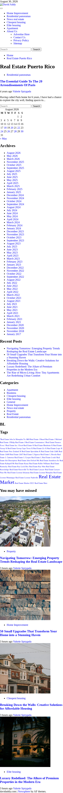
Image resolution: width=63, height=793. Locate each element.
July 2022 (12, 282)
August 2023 (13, 243)
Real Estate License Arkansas (18, 473)
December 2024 (15, 195)
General (11, 402)
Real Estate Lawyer (37, 470)
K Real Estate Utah (46, 451)
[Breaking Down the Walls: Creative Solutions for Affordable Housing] (25, 692)
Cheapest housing (16, 22)
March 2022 (13, 294)
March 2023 (13, 258)
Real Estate (13, 414)
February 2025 (14, 189)
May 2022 (12, 288)
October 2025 (14, 165)
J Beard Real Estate (46, 439)
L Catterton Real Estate (14, 457)
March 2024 (13, 222)
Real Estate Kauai (22, 463)
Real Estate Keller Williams (39, 463)
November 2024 (15, 198)
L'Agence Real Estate (41, 454)
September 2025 (15, 168)
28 (15, 131)
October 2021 (14, 297)
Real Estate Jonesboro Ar (49, 460)
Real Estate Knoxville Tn (19, 470)
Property (11, 411)
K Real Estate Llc (38, 448)
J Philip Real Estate (16, 442)
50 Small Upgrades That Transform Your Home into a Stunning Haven (28, 633)
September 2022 (15, 276)
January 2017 (14, 334)
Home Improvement (17, 13)
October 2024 (14, 201)
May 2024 (12, 216)
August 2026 (13, 152)
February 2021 (14, 319)
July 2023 (12, 246)
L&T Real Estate (25, 454)
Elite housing (14, 25)
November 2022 (15, 270)
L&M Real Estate (11, 454)
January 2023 (14, 264)
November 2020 (15, 328)
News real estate (15, 19)
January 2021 (14, 322)
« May (3, 138)
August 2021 (13, 300)
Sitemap (17, 43)
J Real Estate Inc (11, 445)
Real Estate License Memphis (41, 473)
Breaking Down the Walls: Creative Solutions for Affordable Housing (31, 706)
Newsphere (24, 791)
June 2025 (12, 177)
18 (5, 127)
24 (2, 131)
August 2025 (13, 171)
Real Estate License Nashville (26, 478)
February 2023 (14, 261)
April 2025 (12, 183)
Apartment (12, 28)
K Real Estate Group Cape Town (18, 448)
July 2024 (12, 210)
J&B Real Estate (32, 439)
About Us (12, 31)
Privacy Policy (21, 40)
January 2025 (14, 192)
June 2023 (12, 249)
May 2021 (12, 310)
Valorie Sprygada (22, 91)
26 (8, 131)
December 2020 (15, 325)
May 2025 (12, 180)
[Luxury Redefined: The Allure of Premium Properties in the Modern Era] (25, 766)
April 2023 (12, 255)
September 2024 (15, 204)
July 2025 (12, 174)
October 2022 (14, 273)
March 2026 (13, 158)
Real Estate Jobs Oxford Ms (28, 460)
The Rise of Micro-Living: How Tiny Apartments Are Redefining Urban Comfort (33, 374)
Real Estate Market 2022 (24, 483)
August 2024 (13, 207)
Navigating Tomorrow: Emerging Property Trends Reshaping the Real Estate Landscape (33, 350)
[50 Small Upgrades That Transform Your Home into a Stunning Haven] (25, 619)
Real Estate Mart (41, 483)
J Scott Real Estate (25, 445)
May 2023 (12, 252)
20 (12, 127)
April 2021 (12, 313)
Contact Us (19, 37)
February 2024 (14, 225)
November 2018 (15, 331)
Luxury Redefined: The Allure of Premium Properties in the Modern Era (29, 368)
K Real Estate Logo (52, 448)
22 (18, 127)
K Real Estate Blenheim (42, 445)
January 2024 (14, 228)
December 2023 (15, 231)
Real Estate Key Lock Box (18, 467)
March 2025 (13, 186)
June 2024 (12, 213)
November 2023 (15, 234)
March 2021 (13, 316)
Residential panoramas (19, 16)
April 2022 (12, 291)
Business (11, 392)
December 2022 (15, 267)
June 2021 (12, 307)
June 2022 (12, 285)
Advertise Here (21, 34)
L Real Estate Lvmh (48, 457)
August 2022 (13, 279)
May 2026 (12, 155)
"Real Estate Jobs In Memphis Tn (13, 439)
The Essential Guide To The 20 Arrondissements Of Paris (21, 83)
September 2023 (15, 240)
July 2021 (12, 303)
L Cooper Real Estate (32, 457)
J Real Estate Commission (34, 442)
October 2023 (14, 237)
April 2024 (12, 219)
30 (22, 131)
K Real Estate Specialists (29, 451)
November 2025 (15, 161)
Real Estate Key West (37, 467)
